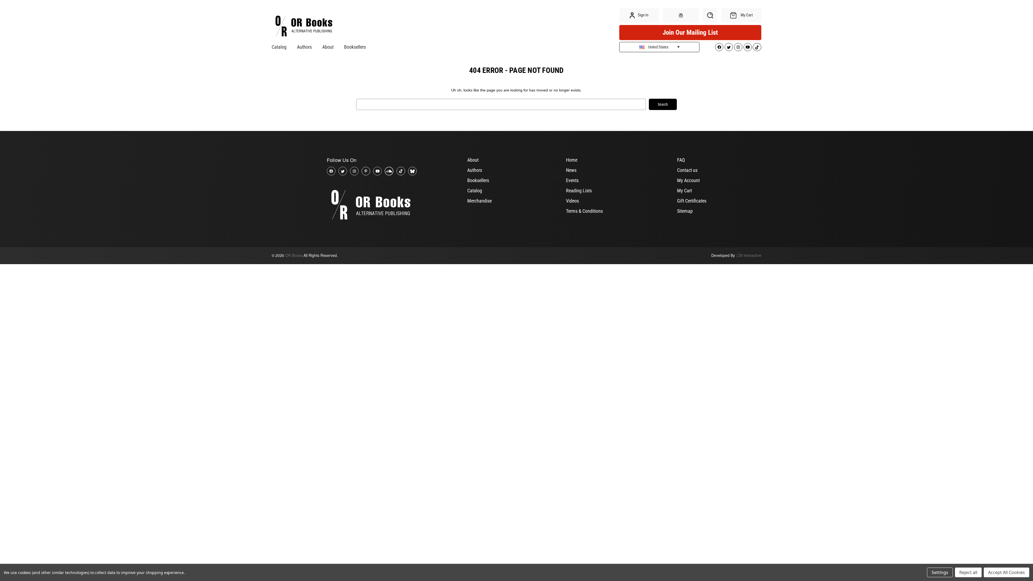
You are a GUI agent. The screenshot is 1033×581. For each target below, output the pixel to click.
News (571, 170)
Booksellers (355, 47)
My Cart (684, 190)
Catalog (279, 47)
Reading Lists (579, 190)
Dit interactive (749, 255)
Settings (940, 572)
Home (571, 160)
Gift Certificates (691, 201)
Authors (304, 47)
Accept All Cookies (1006, 572)
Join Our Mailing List (690, 32)
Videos (572, 201)
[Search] (710, 15)
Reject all (968, 572)
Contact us (687, 170)
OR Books (293, 255)
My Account (688, 180)
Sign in (642, 15)
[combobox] (501, 104)
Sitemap (685, 211)
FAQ (681, 160)
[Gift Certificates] (681, 15)
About (328, 47)
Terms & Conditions (584, 211)
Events (572, 180)
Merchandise (479, 201)
